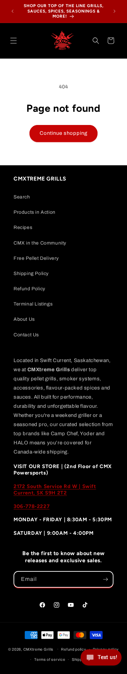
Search (22, 196)
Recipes (23, 227)
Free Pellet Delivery (36, 258)
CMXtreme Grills (38, 649)
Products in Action (35, 212)
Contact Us (26, 334)
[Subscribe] (105, 579)
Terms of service (49, 659)
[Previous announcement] (12, 11)
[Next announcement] (114, 11)
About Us (24, 319)
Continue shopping (63, 133)
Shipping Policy (31, 273)
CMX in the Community (40, 243)
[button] (13, 40)
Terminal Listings (33, 304)
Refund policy (73, 649)
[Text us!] (101, 659)
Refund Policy (29, 288)
